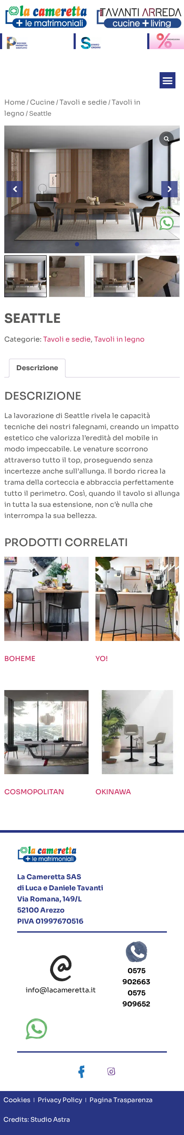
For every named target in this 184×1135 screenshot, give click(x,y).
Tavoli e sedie (83, 102)
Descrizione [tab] (37, 367)
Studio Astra (49, 1119)
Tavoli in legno (119, 339)
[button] (168, 80)
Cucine (42, 102)
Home (14, 102)
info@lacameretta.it (61, 990)
